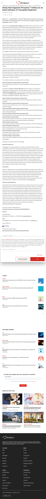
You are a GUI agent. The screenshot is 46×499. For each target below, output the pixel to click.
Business (4, 424)
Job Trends (26, 405)
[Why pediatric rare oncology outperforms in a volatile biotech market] (41, 358)
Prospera (6, 147)
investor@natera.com (27, 216)
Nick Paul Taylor (5, 289)
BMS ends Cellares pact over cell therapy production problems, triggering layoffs (17, 287)
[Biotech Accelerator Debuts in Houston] (34, 417)
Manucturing (5, 340)
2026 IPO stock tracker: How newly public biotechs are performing (14, 305)
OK (37, 259)
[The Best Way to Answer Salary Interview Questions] (12, 399)
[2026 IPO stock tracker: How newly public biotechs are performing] (41, 306)
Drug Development (28, 424)
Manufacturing (5, 286)
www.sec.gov (18, 203)
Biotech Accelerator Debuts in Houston (32, 425)
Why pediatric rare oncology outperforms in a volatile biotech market (15, 357)
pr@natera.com (34, 220)
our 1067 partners (9, 239)
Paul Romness (4, 358)
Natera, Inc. (21, 25)
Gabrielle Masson (5, 307)
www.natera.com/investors (8, 203)
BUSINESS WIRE (14, 25)
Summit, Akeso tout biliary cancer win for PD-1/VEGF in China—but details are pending (18, 280)
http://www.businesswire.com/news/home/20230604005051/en (15, 230)
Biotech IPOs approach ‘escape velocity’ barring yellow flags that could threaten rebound (19, 334)
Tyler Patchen (14, 428)
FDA (3, 348)
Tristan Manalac (5, 299)
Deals (3, 296)
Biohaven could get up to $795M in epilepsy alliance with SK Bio (14, 298)
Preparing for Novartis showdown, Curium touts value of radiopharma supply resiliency (19, 341)
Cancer (4, 278)
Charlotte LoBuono (37, 427)
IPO (3, 304)
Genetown (4, 405)
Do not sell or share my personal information (23, 259)
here (23, 141)
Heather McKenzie (5, 281)
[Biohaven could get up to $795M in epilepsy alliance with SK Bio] (41, 299)
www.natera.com (31, 179)
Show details (39, 255)
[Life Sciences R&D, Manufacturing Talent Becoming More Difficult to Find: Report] (34, 399)
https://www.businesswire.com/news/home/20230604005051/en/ (16, 209)
